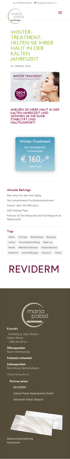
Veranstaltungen (30, 253)
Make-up (47, 242)
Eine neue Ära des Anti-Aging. (24, 195)
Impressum (13, 442)
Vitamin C (46, 253)
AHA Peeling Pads (17, 210)
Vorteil (58, 253)
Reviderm (13, 253)
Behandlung (37, 237)
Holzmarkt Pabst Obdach (28, 399)
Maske (11, 247)
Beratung (51, 237)
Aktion (11, 237)
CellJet (11, 242)
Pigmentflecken (49, 247)
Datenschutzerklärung (20, 438)
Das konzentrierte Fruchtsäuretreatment (30, 200)
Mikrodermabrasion (28, 247)
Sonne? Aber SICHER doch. (23, 205)
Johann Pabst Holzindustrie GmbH (33, 393)
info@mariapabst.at (18, 374)
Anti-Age (22, 237)
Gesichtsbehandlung (29, 242)
